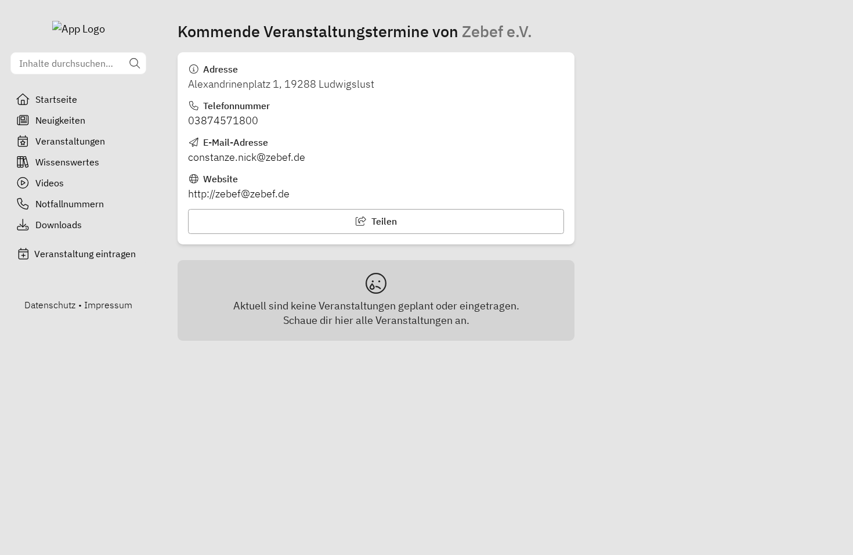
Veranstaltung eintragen (85, 254)
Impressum (108, 305)
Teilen (383, 221)
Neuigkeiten (60, 120)
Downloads (58, 224)
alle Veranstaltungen (404, 320)
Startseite (56, 99)
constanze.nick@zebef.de (246, 157)
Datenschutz (49, 305)
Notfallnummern (69, 204)
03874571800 (223, 120)
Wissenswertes (67, 162)
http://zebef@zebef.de (239, 193)
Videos (49, 183)
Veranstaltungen (70, 141)
